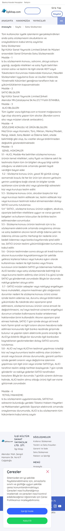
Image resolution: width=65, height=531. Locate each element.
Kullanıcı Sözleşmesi (42, 441)
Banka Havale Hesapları (12, 2)
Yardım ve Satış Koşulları (44, 445)
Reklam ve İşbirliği (41, 456)
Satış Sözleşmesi (40, 452)
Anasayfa (37, 466)
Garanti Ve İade (40, 448)
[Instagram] (55, 506)
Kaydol (57, 14)
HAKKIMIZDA (23, 20)
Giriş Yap (56, 8)
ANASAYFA (7, 20)
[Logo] (11, 11)
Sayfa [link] (18, 26)
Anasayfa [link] (6, 26)
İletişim (27, 2)
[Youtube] (59, 506)
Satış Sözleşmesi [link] (33, 26)
